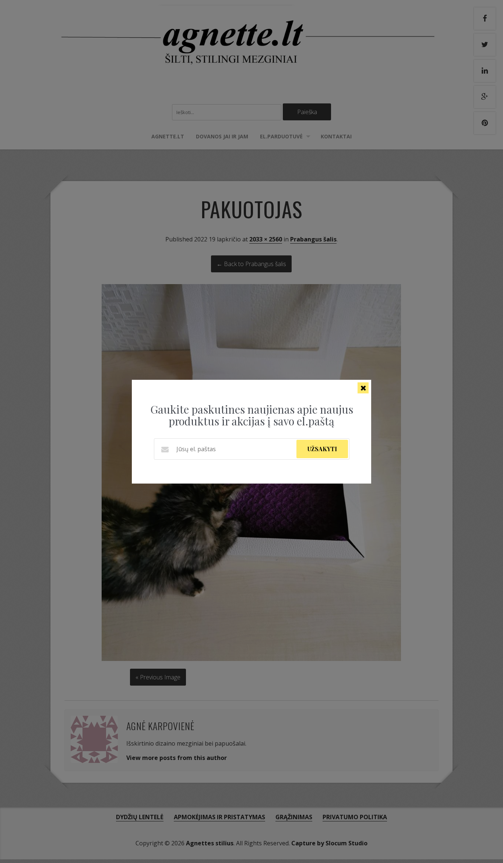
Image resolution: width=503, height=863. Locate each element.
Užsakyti (322, 449)
